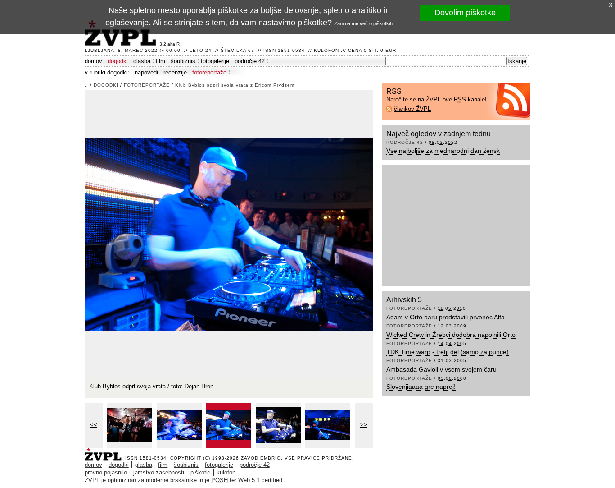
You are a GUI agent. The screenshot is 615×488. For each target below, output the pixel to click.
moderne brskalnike (171, 480)
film (160, 61)
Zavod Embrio (261, 458)
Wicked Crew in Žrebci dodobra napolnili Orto (451, 334)
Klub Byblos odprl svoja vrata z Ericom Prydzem (234, 85)
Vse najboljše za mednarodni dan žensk (443, 150)
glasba (141, 61)
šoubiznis (183, 61)
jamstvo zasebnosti (158, 472)
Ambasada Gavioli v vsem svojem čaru (441, 369)
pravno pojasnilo (106, 472)
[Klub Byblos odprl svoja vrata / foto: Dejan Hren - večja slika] (129, 425)
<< (93, 424)
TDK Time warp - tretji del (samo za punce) (447, 351)
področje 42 (250, 61)
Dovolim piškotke (465, 12)
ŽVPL (105, 452)
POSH (219, 480)
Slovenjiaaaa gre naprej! (421, 386)
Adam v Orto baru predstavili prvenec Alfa (445, 317)
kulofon (226, 472)
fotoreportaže (209, 72)
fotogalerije (215, 61)
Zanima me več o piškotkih (363, 23)
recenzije (175, 72)
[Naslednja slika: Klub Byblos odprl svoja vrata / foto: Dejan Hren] (229, 233)
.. (86, 85)
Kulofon (326, 50)
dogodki (118, 61)
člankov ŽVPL (412, 109)
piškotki (200, 472)
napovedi (146, 72)
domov (93, 61)
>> (363, 424)
